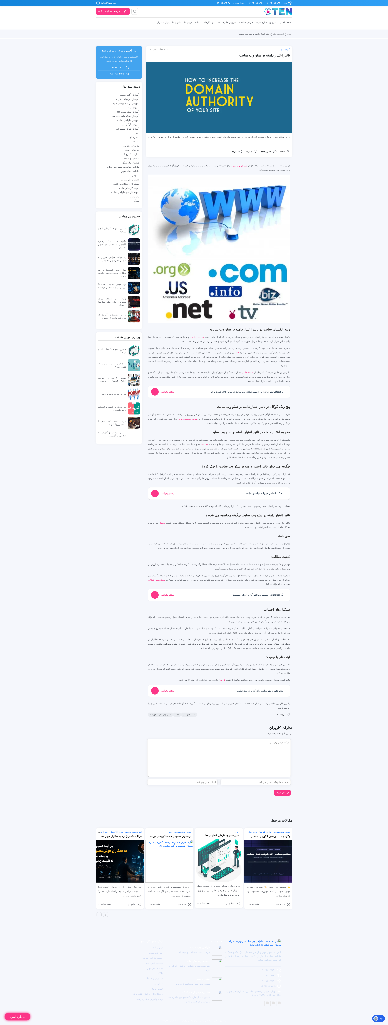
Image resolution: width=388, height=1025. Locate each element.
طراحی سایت (246, 22)
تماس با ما (176, 22)
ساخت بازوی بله (154, 963)
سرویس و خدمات (154, 978)
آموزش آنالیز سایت (129, 95)
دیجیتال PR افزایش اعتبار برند (148, 994)
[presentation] (99, 914)
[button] (96, 919)
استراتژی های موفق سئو (160, 714)
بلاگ (160, 973)
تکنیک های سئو (189, 714)
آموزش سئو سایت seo (128, 112)
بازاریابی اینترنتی (131, 145)
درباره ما (188, 22)
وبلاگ (136, 201)
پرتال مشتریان (163, 22)
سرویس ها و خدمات (227, 22)
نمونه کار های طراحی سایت (125, 192)
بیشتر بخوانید (106, 904)
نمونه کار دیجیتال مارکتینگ (126, 184)
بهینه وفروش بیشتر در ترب (149, 999)
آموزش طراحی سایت (128, 120)
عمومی (135, 175)
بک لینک (222, 680)
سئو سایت (157, 947)
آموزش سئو (278, 34)
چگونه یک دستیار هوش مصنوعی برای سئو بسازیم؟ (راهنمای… (112, 301)
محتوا (162, 523)
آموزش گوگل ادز (130, 124)
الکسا (236, 352)
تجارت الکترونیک (131, 154)
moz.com (204, 444)
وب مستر (134, 196)
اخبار (136, 133)
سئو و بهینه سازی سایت (266, 22)
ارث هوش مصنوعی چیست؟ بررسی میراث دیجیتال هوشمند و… (112, 287)
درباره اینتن (17, 1016)
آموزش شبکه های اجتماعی (125, 116)
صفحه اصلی (285, 22)
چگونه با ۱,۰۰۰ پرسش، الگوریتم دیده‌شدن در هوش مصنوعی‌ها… (112, 244)
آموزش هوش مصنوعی (127, 128)
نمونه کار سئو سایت (129, 188)
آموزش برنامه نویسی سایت (125, 103)
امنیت (136, 141)
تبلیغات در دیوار (155, 968)
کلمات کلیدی (247, 372)
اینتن (289, 34)
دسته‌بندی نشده (131, 158)
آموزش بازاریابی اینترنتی (127, 99)
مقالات (198, 22)
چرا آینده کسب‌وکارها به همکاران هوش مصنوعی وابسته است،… (112, 273)
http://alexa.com (197, 337)
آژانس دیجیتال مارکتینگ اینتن (181, 1020)
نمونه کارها (210, 22)
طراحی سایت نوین (129, 171)
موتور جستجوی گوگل (187, 419)
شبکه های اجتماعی (156, 580)
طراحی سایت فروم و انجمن (113, 394)
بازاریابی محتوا (132, 150)
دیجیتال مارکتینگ (130, 162)
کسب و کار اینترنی (129, 179)
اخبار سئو (134, 137)
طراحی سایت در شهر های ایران (123, 167)
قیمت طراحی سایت (152, 958)
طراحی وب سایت (239, 165)
